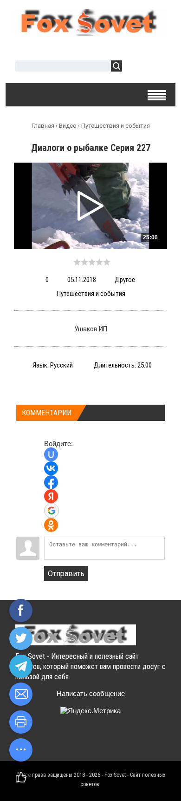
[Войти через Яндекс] (51, 496)
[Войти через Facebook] (51, 482)
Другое (125, 280)
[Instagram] (96, 742)
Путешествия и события (115, 125)
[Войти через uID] (51, 454)
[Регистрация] (156, 67)
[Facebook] (60, 742)
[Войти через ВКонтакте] (51, 468)
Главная (43, 125)
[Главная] (90, 32)
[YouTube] (78, 742)
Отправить (66, 573)
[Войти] (134, 67)
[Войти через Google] (51, 510)
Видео (68, 125)
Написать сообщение (91, 693)
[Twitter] (41, 742)
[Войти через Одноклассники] (51, 525)
